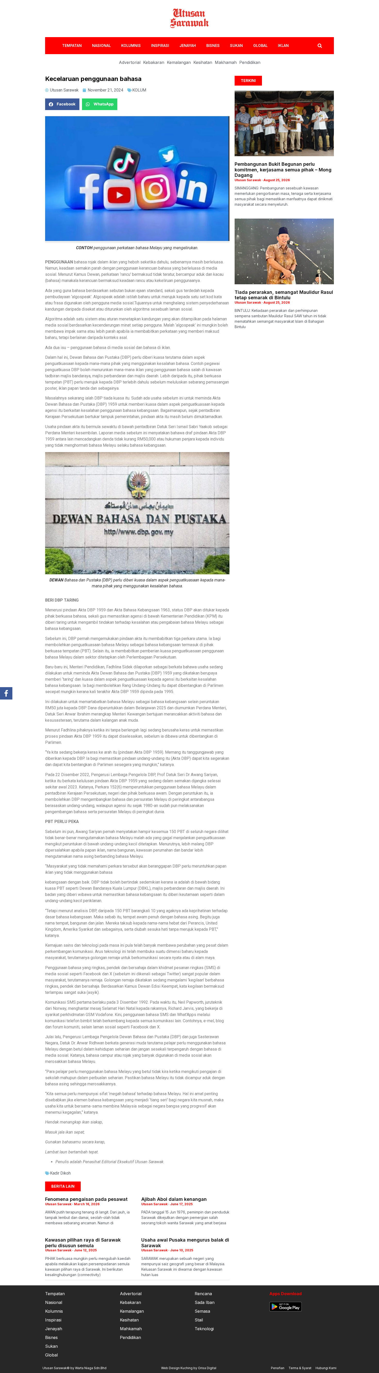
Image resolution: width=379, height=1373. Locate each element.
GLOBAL (260, 45)
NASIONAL (101, 45)
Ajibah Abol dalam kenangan (174, 1199)
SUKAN (236, 45)
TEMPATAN (72, 45)
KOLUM (139, 90)
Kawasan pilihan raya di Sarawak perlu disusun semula (83, 1242)
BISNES (213, 45)
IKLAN (283, 45)
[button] (62, 104)
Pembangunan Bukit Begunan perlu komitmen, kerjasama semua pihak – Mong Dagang (283, 169)
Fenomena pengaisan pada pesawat (86, 1199)
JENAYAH (187, 45)
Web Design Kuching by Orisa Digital (188, 1368)
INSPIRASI (160, 45)
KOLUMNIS (131, 45)
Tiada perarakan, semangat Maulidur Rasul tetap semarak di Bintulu (284, 295)
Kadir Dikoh (60, 1173)
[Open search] (320, 45)
